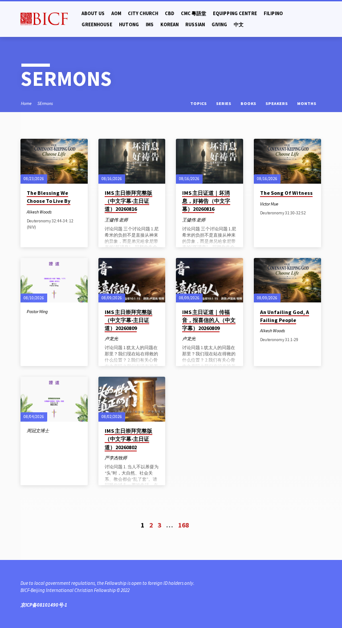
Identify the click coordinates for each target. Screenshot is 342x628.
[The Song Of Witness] (287, 161)
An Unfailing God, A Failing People (284, 316)
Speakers (277, 103)
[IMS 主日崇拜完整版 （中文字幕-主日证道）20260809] (132, 280)
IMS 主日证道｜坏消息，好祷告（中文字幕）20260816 (206, 200)
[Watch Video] (58, 212)
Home (26, 103)
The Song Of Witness (286, 192)
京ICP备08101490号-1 (43, 605)
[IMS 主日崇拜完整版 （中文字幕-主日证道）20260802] (132, 399)
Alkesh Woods (39, 212)
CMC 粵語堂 (193, 13)
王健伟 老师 (116, 220)
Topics (199, 103)
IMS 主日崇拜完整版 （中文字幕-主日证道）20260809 (128, 320)
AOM (116, 13)
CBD (169, 13)
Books (248, 103)
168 (183, 524)
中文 (239, 24)
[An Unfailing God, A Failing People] (287, 280)
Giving (219, 24)
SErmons (45, 103)
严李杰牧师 (116, 458)
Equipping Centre (235, 13)
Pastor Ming (37, 311)
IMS (150, 24)
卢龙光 (111, 339)
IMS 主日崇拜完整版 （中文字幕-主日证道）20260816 (128, 200)
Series (224, 103)
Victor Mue (269, 204)
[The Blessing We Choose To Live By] (54, 161)
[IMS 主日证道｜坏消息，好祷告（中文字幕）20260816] (209, 161)
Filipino (273, 13)
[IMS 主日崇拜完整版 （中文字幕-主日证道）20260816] (132, 161)
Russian (195, 24)
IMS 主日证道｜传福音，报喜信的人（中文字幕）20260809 (209, 320)
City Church (143, 13)
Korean (169, 24)
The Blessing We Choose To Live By (48, 196)
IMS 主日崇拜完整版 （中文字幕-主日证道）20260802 (128, 438)
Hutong (129, 24)
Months (307, 103)
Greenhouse (96, 24)
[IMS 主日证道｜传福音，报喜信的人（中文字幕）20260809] (209, 280)
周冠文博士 (38, 431)
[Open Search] (319, 19)
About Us (93, 13)
